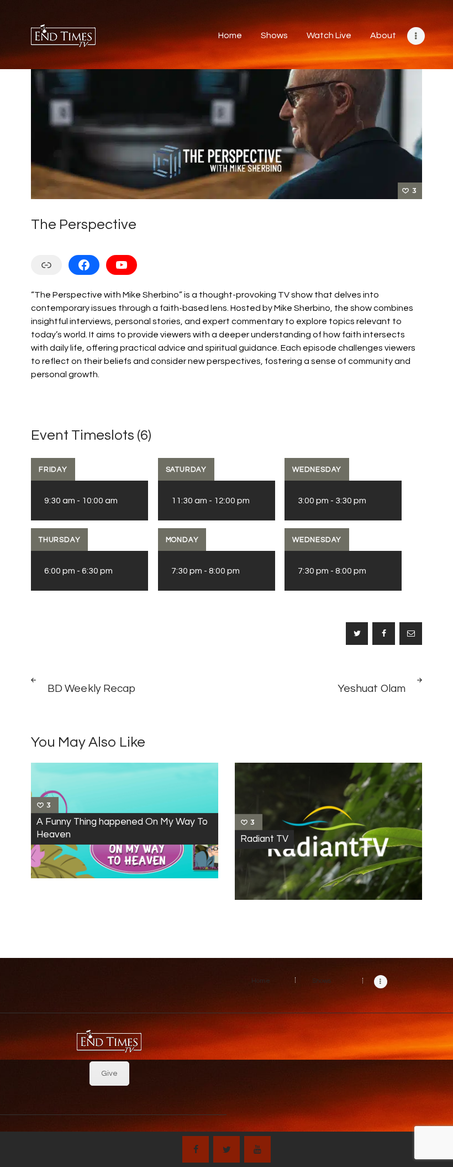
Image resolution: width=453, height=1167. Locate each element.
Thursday (59, 540)
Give (109, 1073)
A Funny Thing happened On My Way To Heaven (122, 828)
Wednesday (316, 469)
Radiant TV (264, 839)
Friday (53, 469)
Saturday (186, 469)
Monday (182, 540)
